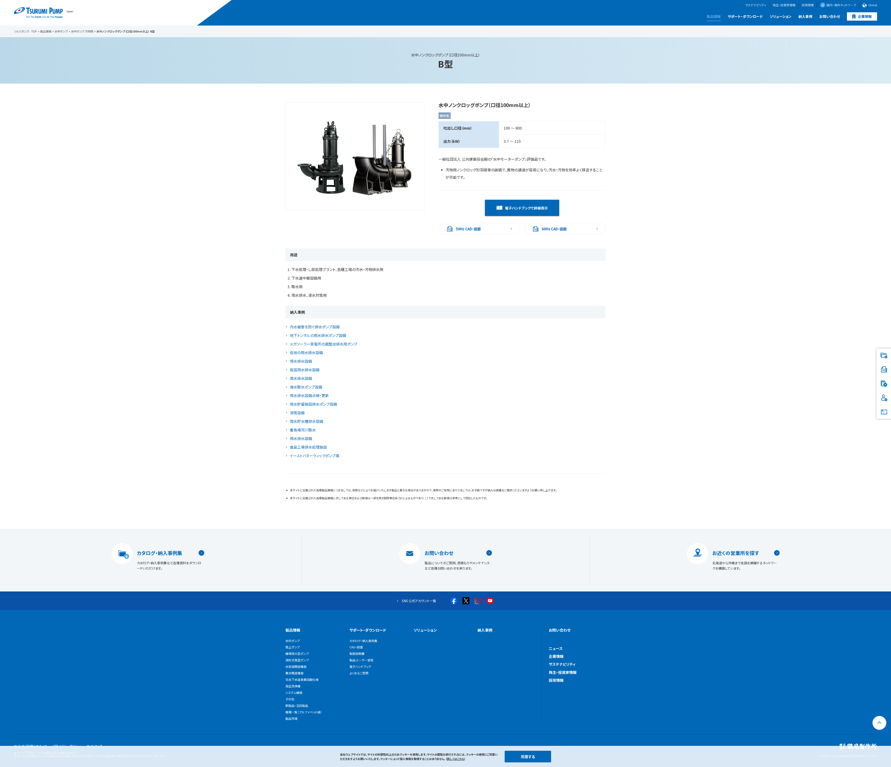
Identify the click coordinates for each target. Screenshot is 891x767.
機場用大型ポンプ (297, 653)
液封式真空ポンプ (297, 660)
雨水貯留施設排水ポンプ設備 (313, 404)
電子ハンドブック (360, 666)
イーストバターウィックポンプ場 (314, 455)
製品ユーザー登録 (361, 660)
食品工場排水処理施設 (308, 447)
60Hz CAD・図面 (554, 228)
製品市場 (291, 718)
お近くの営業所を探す (735, 553)
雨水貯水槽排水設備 (306, 421)
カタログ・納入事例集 (159, 553)
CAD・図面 (356, 647)
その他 (289, 699)
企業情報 (865, 16)
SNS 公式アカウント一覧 (419, 601)
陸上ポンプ (292, 647)
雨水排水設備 (301, 361)
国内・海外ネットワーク (841, 5)
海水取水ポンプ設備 (306, 387)
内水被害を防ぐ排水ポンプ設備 (315, 327)
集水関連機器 (294, 673)
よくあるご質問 (358, 673)
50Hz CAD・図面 (468, 228)
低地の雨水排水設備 (306, 352)
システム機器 (293, 692)
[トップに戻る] (879, 723)
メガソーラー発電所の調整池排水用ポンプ (323, 344)
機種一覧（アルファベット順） (303, 712)
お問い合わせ (829, 16)
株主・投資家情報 (784, 5)
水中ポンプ (292, 641)
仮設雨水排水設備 (305, 369)
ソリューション (780, 16)
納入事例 (805, 16)
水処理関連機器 (296, 666)
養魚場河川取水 (303, 430)
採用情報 (808, 5)
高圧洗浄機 (292, 686)
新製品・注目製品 (296, 705)
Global (872, 5)
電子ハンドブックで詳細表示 (526, 208)
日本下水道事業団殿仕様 (302, 679)
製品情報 (714, 16)
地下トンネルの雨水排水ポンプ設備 (318, 335)
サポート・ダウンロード (745, 16)
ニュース (556, 648)
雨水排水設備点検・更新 (309, 395)
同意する (528, 756)
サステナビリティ (755, 5)
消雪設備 (297, 412)
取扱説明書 (357, 653)
